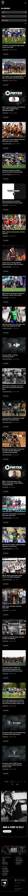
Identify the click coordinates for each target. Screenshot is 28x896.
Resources (18, 863)
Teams (3, 859)
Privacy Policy (17, 885)
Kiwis (3, 860)
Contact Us (4, 874)
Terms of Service (18, 882)
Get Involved (19, 859)
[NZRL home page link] (2, 3)
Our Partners (5, 870)
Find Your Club (19, 860)
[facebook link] (18, 880)
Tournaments (19, 862)
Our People (5, 868)
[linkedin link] (16, 880)
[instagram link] (21, 880)
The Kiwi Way (5, 871)
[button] (14, 16)
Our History (5, 873)
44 (12, 784)
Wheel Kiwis (5, 863)
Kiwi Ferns (4, 862)
